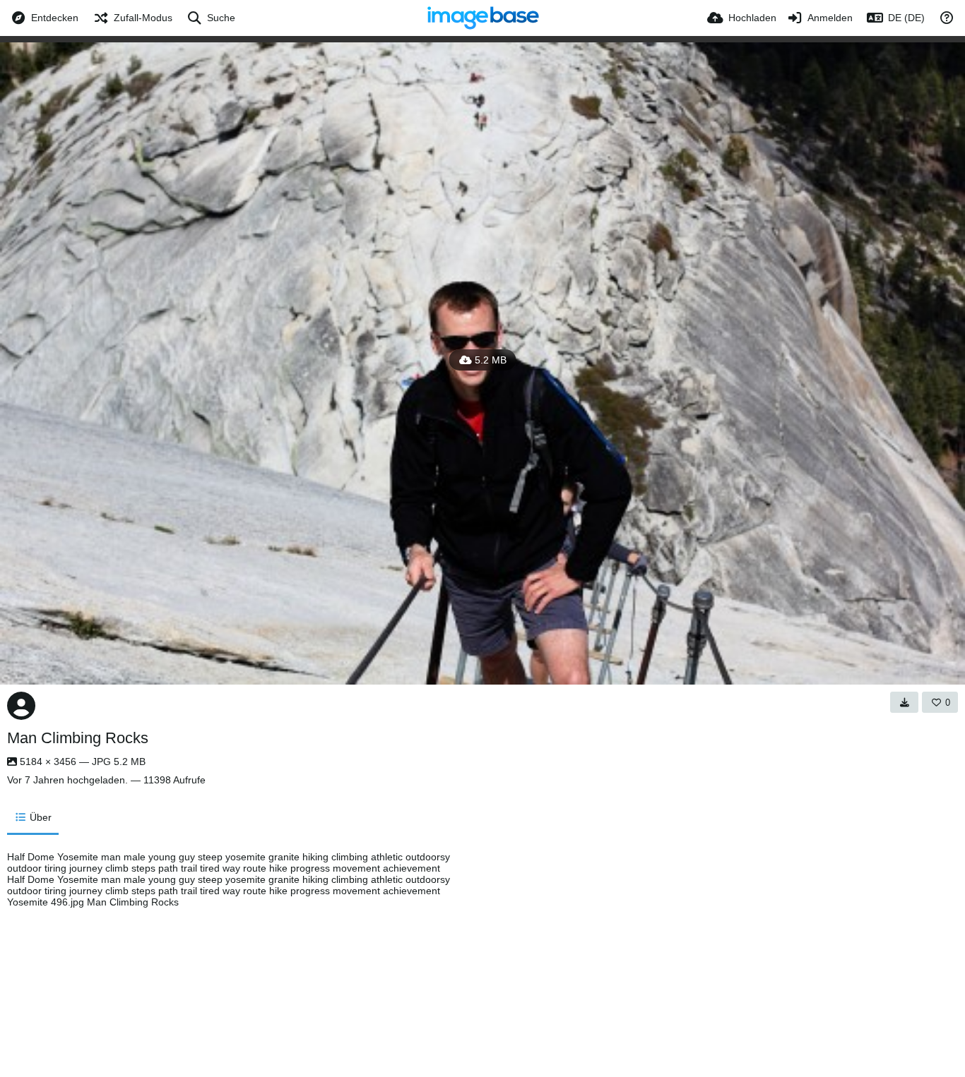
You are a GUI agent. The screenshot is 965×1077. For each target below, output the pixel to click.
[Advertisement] (621, 957)
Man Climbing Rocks (77, 738)
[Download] (904, 702)
